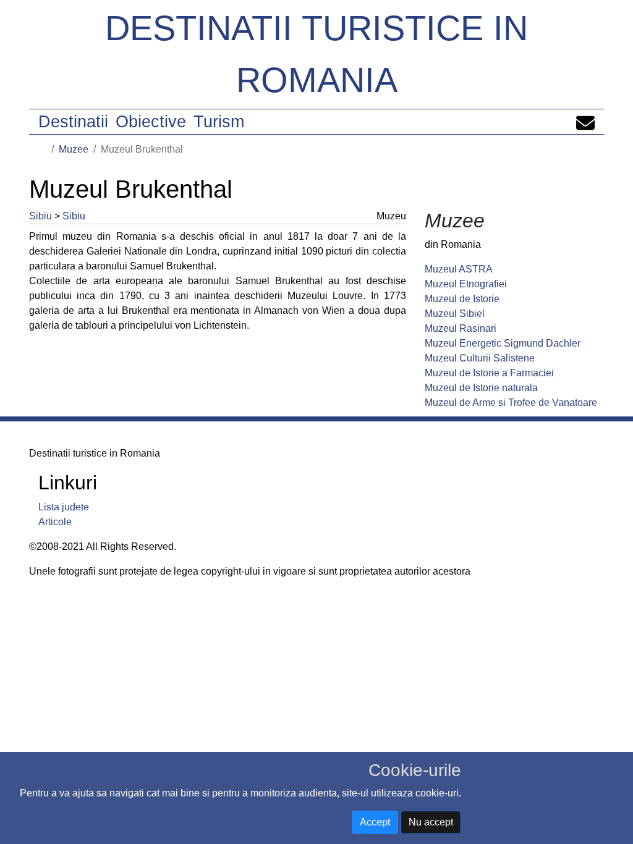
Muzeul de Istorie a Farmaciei (489, 373)
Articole (55, 522)
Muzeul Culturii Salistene (480, 358)
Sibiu (40, 216)
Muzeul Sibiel (455, 313)
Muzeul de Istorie (462, 298)
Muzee (73, 149)
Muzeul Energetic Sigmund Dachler (502, 343)
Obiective (151, 121)
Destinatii (73, 121)
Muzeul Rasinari (460, 328)
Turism (218, 121)
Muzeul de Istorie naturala (481, 387)
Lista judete (63, 507)
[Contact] (585, 121)
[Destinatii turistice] (42, 149)
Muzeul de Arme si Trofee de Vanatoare (511, 402)
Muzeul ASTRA (459, 269)
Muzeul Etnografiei (466, 284)
